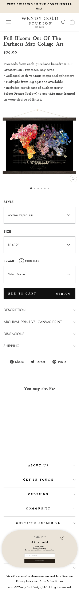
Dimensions (14, 333)
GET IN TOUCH (38, 479)
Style (9, 201)
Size (7, 231)
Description (14, 310)
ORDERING (38, 494)
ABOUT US (38, 465)
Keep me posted (39, 561)
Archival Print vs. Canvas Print (33, 322)
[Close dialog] (62, 538)
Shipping (11, 345)
